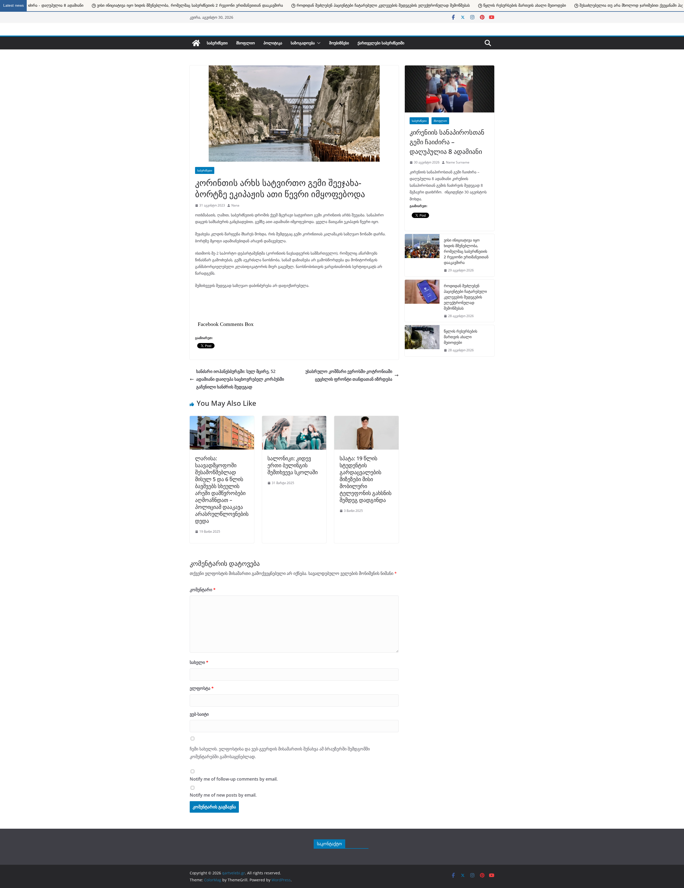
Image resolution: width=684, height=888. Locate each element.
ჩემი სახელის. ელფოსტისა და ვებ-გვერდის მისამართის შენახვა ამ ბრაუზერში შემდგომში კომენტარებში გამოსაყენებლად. (280, 753)
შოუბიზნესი (339, 42)
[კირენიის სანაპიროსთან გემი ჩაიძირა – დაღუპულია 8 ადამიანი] (449, 88)
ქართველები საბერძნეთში (380, 42)
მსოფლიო (245, 42)
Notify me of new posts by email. (223, 795)
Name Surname (457, 162)
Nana (235, 205)
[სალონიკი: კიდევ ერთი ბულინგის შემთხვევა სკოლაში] (294, 418)
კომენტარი (203, 590)
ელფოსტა (202, 688)
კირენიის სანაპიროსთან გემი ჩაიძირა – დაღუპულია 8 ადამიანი (447, 142)
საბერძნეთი (217, 42)
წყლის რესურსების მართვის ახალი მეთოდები (361, 5)
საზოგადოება (303, 42)
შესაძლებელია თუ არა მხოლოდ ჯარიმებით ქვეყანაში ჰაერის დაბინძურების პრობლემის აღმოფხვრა (507, 5)
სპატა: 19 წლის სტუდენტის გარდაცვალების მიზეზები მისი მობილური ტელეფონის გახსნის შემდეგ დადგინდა (365, 479)
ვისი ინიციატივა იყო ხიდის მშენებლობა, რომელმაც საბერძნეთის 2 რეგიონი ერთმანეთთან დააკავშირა (466, 251)
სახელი (199, 662)
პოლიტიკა (272, 42)
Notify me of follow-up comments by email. (234, 779)
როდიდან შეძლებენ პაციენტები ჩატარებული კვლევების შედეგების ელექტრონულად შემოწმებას (219, 5)
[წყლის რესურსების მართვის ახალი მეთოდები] (422, 340)
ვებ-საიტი (199, 714)
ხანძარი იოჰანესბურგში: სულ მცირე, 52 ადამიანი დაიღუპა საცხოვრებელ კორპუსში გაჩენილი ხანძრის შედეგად (240, 379)
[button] (318, 43)
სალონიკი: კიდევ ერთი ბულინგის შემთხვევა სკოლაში (293, 465)
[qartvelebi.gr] (196, 43)
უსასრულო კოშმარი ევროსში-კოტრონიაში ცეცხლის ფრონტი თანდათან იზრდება (348, 375)
